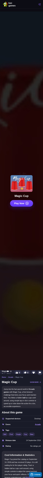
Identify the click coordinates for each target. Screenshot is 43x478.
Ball (5, 434)
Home (4, 377)
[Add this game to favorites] (33, 372)
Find (11, 434)
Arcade (10, 377)
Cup (25, 434)
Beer (31, 434)
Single (18, 434)
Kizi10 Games (12, 4)
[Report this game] (39, 372)
